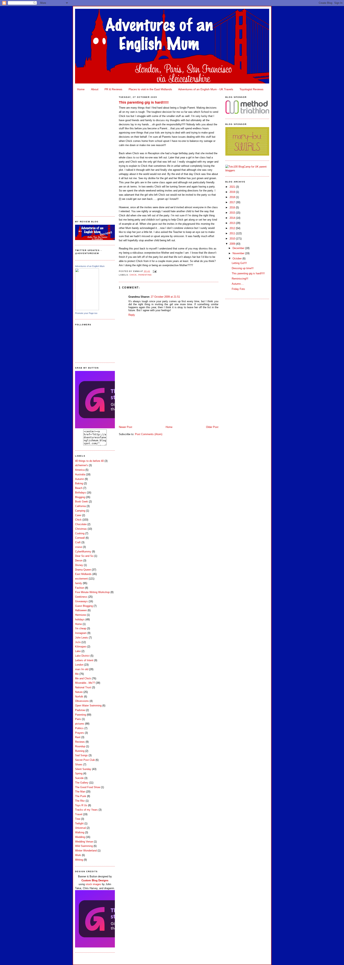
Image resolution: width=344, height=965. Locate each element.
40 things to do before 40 (89, 460)
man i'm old (81, 669)
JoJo (78, 642)
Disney (79, 565)
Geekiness (81, 596)
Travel (78, 814)
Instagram (81, 633)
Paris (78, 719)
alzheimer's (81, 465)
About (94, 89)
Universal (80, 827)
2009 (233, 243)
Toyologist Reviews (251, 89)
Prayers (79, 732)
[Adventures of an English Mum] (87, 309)
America (80, 469)
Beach (78, 487)
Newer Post (125, 427)
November (239, 253)
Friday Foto (238, 288)
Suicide (79, 778)
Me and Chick (83, 678)
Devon (78, 560)
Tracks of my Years (86, 809)
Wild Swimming (84, 845)
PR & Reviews (113, 89)
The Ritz (80, 800)
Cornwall (80, 537)
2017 (233, 202)
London (79, 664)
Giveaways (81, 601)
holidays (80, 619)
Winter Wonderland (86, 850)
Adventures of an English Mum (90, 266)
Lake (78, 651)
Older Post (212, 427)
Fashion (79, 587)
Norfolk (79, 696)
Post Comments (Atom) (148, 434)
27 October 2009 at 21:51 (165, 296)
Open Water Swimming (88, 705)
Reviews (80, 741)
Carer (78, 515)
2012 (233, 228)
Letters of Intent (84, 660)
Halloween (81, 610)
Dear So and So (84, 555)
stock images (93, 884)
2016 (233, 207)
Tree (77, 818)
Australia (80, 474)
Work (78, 855)
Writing (79, 859)
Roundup (80, 746)
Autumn (79, 479)
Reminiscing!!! (240, 278)
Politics (79, 728)
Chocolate (81, 524)
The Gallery (81, 782)
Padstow (80, 710)
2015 (233, 212)
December (239, 248)
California (80, 506)
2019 (233, 191)
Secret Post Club (85, 759)
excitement (81, 578)
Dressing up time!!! (243, 268)
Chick (78, 519)
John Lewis (81, 637)
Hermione (80, 614)
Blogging (80, 497)
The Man (80, 791)
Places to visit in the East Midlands (150, 89)
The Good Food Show (87, 787)
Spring (78, 773)
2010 (233, 238)
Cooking (79, 533)
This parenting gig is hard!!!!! (144, 102)
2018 (233, 197)
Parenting (80, 714)
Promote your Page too (86, 313)
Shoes (78, 764)
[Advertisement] (95, 152)
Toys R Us (81, 805)
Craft (78, 542)
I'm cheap (80, 628)
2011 (233, 233)
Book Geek (81, 501)
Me (77, 673)
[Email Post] (154, 271)
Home (81, 89)
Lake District (82, 655)
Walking (79, 832)
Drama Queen (83, 569)
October (237, 258)
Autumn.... (238, 283)
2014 (233, 217)
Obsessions (82, 700)
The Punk (80, 796)
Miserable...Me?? (85, 682)
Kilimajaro (80, 646)
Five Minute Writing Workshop (92, 592)
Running (79, 750)
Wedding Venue (84, 841)
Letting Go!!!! (239, 263)
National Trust (83, 687)
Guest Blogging (84, 605)
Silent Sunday (83, 769)
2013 (233, 223)
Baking (79, 483)
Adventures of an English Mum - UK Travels (205, 89)
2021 (233, 186)
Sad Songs (81, 755)
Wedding (80, 837)
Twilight (79, 823)
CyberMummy (83, 551)
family (78, 583)
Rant (77, 737)
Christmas (81, 528)
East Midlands (83, 574)
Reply (131, 314)
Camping (80, 510)
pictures (79, 723)
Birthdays (80, 492)
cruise (78, 546)
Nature (79, 691)
